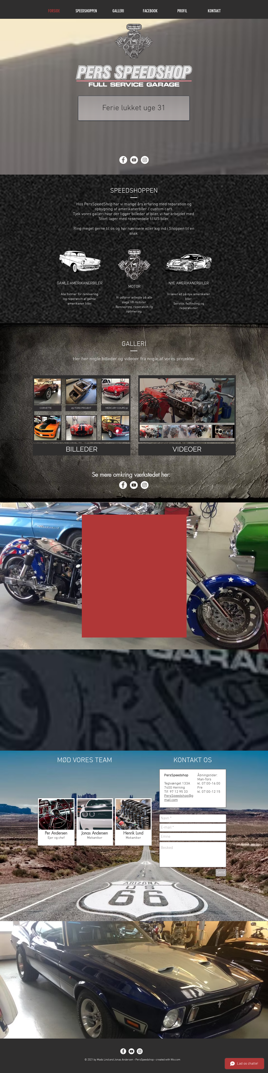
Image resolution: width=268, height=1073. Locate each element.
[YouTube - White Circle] (134, 160)
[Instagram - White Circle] (145, 160)
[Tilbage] (22, 980)
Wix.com (175, 1059)
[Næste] (246, 980)
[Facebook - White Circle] (123, 160)
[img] (56, 822)
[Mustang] (134, 1030)
